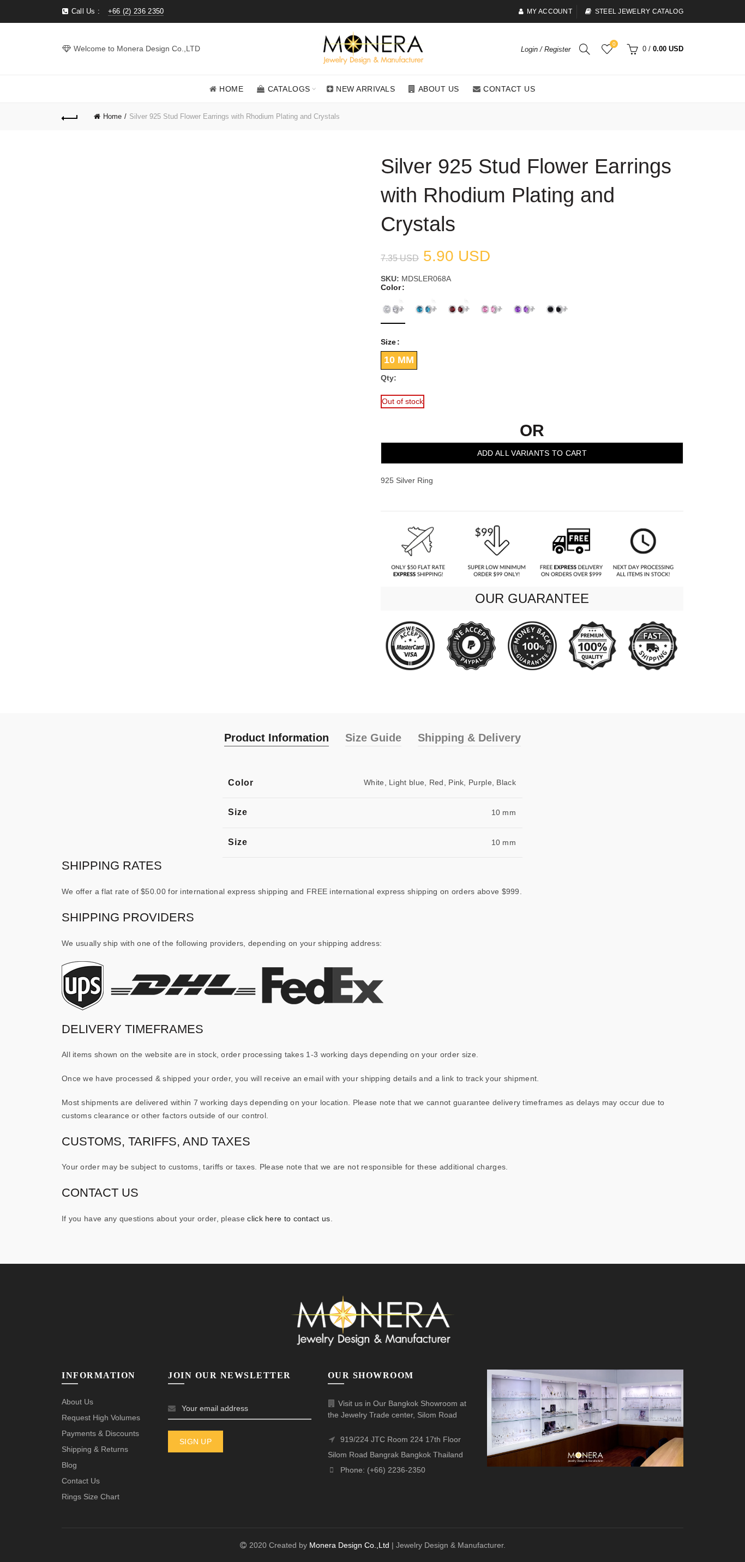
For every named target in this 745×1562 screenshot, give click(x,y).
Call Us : (116, 11)
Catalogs (289, 89)
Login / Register (545, 49)
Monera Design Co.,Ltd (350, 1545)
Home (231, 89)
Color (391, 287)
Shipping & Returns (95, 1449)
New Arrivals (365, 89)
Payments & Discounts (100, 1433)
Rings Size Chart (90, 1496)
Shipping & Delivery (469, 738)
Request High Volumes (101, 1417)
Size (388, 341)
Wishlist (613, 44)
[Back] (69, 117)
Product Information (276, 738)
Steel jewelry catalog (639, 11)
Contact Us (509, 89)
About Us (438, 89)
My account (549, 11)
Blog (69, 1465)
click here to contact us (288, 1218)
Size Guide (373, 738)
